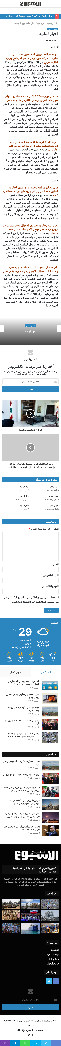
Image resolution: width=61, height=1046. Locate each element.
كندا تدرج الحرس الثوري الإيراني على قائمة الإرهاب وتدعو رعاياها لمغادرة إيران (22, 789)
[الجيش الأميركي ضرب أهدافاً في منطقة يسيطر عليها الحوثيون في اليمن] (50, 804)
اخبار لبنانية (30, 331)
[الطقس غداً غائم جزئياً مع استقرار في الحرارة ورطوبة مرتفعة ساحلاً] (50, 685)
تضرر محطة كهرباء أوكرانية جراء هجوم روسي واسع (22, 696)
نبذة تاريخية (53, 954)
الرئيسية (51, 23)
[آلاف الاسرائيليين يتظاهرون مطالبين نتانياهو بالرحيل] (11, 928)
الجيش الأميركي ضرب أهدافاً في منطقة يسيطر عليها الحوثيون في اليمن (23, 802)
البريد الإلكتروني (50, 575)
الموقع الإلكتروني (50, 586)
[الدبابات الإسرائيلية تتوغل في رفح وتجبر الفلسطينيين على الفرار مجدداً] (11, 904)
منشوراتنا (54, 958)
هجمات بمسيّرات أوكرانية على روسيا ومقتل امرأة (23, 709)
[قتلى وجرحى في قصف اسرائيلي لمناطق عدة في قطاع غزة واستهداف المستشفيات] (50, 915)
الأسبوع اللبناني (21, 23)
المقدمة (54, 949)
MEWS (31, 1025)
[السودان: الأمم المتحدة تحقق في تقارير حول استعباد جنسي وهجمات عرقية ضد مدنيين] (11, 915)
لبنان (32, 23)
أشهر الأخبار (15, 672)
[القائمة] (3, 4)
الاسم (55, 564)
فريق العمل (53, 963)
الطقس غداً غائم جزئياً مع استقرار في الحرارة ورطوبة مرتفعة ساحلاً (23, 683)
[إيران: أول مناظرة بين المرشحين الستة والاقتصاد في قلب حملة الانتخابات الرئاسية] (30, 915)
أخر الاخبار (46, 672)
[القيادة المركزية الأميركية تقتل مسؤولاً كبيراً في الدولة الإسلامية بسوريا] (30, 904)
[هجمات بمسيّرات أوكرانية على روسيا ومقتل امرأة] (50, 711)
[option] (30, 329)
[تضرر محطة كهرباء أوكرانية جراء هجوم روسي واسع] (50, 698)
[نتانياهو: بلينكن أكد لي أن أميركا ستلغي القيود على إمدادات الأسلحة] (50, 830)
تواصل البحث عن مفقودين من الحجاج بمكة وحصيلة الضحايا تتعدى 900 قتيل (23, 735)
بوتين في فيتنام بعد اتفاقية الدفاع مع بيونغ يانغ (22, 722)
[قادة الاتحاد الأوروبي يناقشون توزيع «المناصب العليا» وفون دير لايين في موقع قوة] (50, 928)
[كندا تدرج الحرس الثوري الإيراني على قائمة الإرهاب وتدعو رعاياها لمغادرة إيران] (50, 791)
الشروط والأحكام (25, 1030)
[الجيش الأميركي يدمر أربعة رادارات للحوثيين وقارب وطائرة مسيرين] (30, 928)
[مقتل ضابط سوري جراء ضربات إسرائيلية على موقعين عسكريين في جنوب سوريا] (50, 817)
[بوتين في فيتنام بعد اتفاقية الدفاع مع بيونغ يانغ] (50, 724)
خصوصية (40, 1030)
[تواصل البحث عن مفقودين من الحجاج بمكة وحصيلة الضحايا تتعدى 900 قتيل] (50, 737)
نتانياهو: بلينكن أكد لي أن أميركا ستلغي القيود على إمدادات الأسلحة (21, 828)
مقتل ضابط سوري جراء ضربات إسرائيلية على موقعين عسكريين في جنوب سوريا (22, 815)
